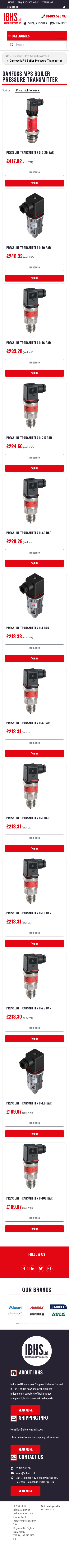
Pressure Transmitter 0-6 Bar (27, 818)
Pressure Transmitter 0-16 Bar (28, 343)
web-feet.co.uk (48, 1509)
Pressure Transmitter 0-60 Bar (28, 913)
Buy (36, 183)
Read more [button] (25, 1410)
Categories (21, 35)
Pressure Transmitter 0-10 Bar (28, 248)
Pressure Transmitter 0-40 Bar (28, 533)
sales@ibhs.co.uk (26, 1473)
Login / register (36, 23)
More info (34, 172)
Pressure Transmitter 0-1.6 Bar (29, 1103)
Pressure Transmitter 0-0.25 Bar (30, 153)
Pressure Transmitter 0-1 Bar (27, 628)
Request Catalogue (28, 2)
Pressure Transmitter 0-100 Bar (29, 1198)
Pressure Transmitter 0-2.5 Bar (29, 438)
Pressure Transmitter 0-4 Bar (28, 723)
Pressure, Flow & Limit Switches (31, 56)
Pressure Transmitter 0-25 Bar (28, 1008)
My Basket (60, 23)
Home (11, 2)
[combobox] (37, 44)
